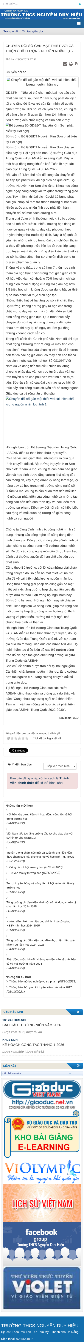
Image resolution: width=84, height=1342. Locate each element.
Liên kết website (11, 1073)
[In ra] (71, 64)
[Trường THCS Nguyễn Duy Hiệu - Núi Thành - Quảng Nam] (42, 14)
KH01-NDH (10, 1039)
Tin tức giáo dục (33, 31)
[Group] (42, 1244)
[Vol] (42, 1171)
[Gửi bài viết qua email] (65, 64)
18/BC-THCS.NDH (15, 1020)
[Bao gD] (42, 1094)
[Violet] (42, 1287)
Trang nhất (10, 31)
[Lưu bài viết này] (77, 64)
